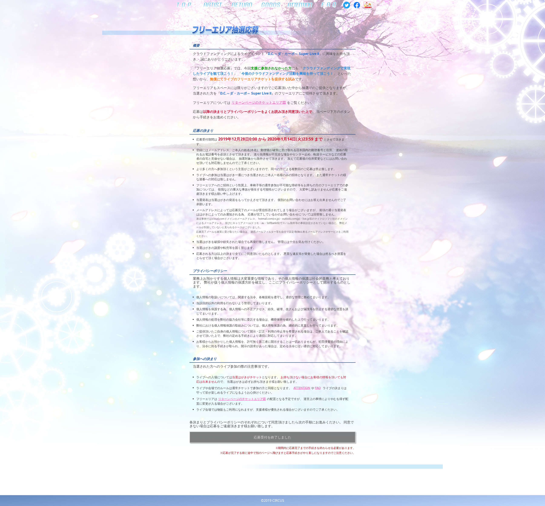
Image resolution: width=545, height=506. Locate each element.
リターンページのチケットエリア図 (258, 102)
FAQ (318, 388)
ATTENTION (302, 388)
